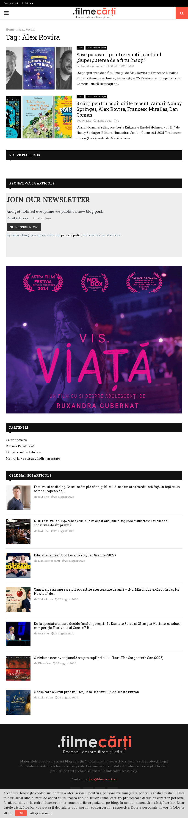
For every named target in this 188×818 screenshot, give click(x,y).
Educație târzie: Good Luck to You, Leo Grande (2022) (75, 555)
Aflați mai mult (41, 813)
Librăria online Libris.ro (24, 452)
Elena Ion (44, 663)
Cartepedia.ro (16, 440)
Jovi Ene (85, 120)
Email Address (17, 218)
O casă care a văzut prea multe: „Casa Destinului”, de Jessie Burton (86, 692)
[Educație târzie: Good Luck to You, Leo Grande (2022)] (18, 565)
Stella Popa (45, 599)
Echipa (27, 3)
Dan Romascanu (49, 560)
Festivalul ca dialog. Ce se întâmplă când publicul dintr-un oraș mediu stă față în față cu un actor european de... (107, 489)
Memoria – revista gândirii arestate (33, 458)
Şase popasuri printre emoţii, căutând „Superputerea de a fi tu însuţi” (119, 57)
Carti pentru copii (96, 47)
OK (21, 813)
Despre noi (10, 3)
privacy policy (71, 235)
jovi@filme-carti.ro (103, 779)
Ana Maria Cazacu (92, 66)
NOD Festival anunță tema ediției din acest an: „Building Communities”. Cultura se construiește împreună (100, 523)
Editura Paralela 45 (20, 446)
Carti (80, 47)
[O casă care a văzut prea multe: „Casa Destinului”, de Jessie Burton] (18, 702)
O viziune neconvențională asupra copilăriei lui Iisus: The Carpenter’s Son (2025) (98, 658)
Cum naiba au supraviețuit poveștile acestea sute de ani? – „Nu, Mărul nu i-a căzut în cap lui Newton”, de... (107, 591)
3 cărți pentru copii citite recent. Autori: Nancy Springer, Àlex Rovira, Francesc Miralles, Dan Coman (129, 109)
